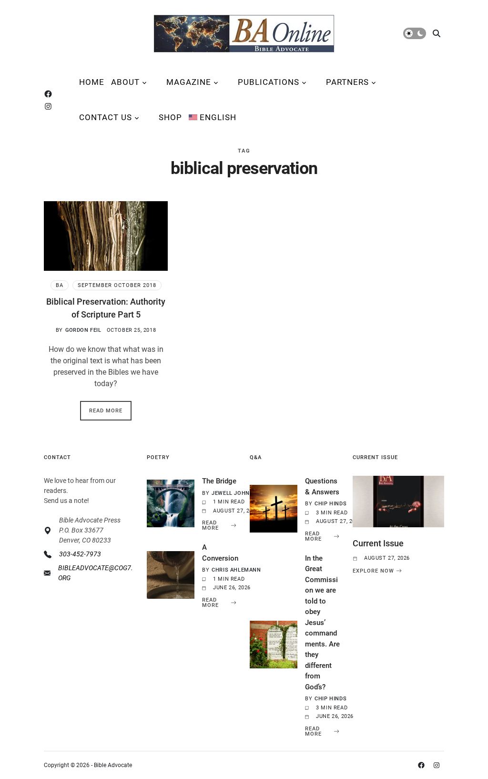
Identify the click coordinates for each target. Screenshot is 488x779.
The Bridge (219, 481)
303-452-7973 (80, 554)
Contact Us (105, 117)
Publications (268, 82)
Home (91, 82)
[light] (414, 33)
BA (59, 285)
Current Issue (378, 543)
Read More (105, 411)
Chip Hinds (330, 504)
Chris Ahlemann (236, 570)
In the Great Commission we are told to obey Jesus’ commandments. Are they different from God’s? (322, 622)
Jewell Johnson (236, 493)
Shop (170, 117)
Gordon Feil (83, 330)
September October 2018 (117, 285)
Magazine (188, 82)
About (125, 82)
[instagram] (50, 106)
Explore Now (373, 571)
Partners (347, 82)
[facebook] (50, 94)
